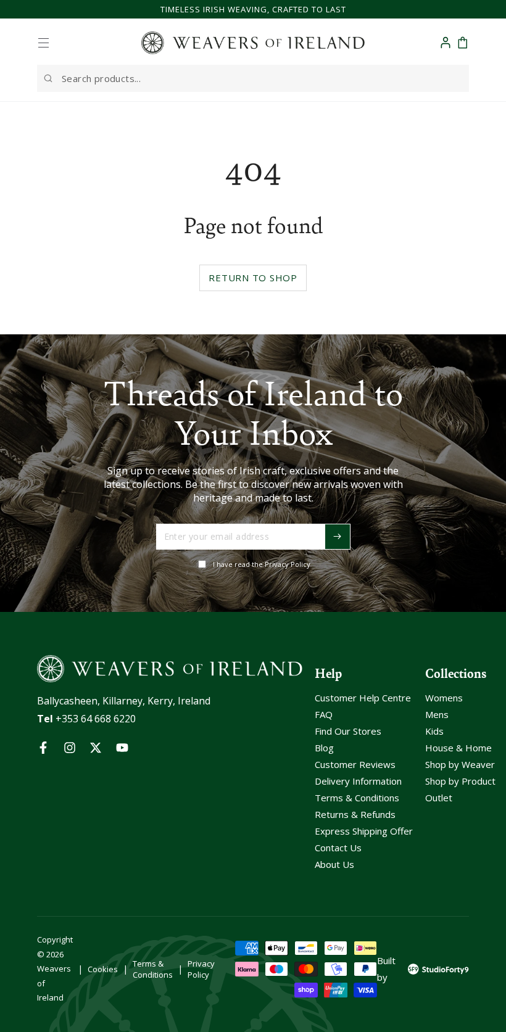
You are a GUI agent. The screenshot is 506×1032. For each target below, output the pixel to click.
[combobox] (253, 78)
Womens (444, 697)
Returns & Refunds (355, 814)
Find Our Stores (348, 731)
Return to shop (253, 277)
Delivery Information (358, 781)
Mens (437, 714)
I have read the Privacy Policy (261, 564)
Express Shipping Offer (364, 831)
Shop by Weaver (460, 764)
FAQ (324, 714)
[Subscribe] (337, 537)
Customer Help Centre (363, 697)
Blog (324, 747)
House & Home (458, 747)
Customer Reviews (355, 764)
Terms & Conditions (357, 797)
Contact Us (338, 847)
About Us (334, 864)
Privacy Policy (201, 969)
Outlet (438, 797)
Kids (434, 731)
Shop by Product (460, 781)
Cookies (103, 969)
